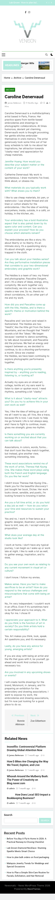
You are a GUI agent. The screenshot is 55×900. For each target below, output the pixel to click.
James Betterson (14, 102)
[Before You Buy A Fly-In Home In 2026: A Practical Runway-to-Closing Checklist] (42, 67)
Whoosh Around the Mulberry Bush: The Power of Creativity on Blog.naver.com (27, 780)
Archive (10, 89)
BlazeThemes (33, 889)
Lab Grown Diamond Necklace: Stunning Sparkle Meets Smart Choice (11, 3)
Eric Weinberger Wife (22, 63)
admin (12, 788)
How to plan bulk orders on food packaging (29, 3)
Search (8, 814)
